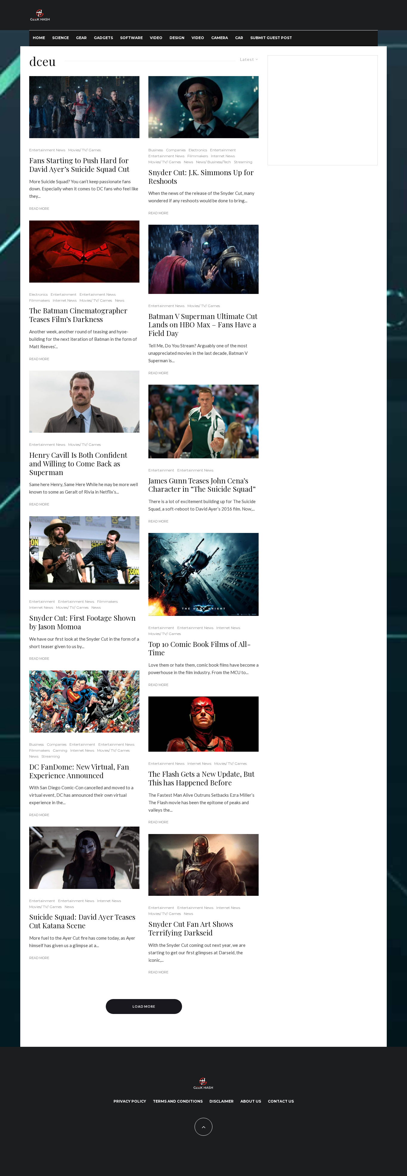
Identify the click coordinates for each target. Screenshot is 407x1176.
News (119, 300)
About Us (250, 1101)
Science (60, 38)
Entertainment (64, 294)
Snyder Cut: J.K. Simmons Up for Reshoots (201, 176)
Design (177, 38)
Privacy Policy (130, 1101)
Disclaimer (221, 1101)
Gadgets (103, 38)
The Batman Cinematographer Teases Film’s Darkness (78, 314)
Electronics (38, 294)
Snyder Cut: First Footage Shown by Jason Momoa (82, 622)
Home (39, 38)
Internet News (65, 300)
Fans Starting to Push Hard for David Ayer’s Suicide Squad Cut (79, 164)
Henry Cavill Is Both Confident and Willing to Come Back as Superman (78, 463)
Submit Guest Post (271, 38)
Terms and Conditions (178, 1101)
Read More (39, 208)
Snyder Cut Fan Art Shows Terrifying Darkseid (190, 928)
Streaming (50, 756)
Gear (81, 38)
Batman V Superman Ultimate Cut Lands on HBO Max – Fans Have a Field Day (202, 324)
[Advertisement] (321, 109)
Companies (56, 744)
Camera (219, 38)
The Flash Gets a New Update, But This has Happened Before (201, 778)
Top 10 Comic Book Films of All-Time (199, 648)
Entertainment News (47, 150)
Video (156, 38)
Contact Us (281, 1101)
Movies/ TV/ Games (84, 150)
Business (36, 744)
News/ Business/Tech (213, 162)
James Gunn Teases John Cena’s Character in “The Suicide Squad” (202, 485)
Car (239, 38)
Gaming (60, 750)
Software (131, 38)
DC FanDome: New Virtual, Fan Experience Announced (79, 771)
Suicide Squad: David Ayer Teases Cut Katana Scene (82, 921)
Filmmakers (39, 300)
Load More (144, 1006)
